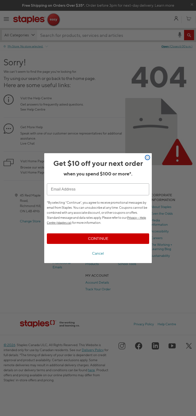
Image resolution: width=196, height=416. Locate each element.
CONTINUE (98, 238)
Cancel (98, 253)
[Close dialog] (147, 157)
